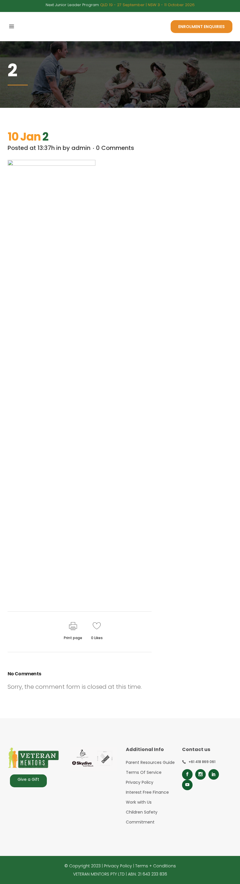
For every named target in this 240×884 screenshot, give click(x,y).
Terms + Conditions (155, 866)
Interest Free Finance (147, 792)
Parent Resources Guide (150, 762)
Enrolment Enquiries (201, 27)
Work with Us (139, 802)
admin (80, 148)
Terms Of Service (144, 772)
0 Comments (115, 148)
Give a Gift (28, 779)
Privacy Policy (139, 782)
